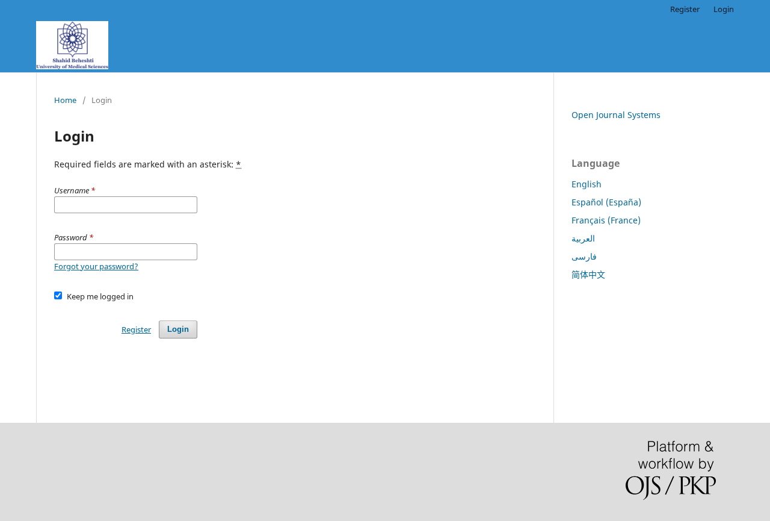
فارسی (584, 256)
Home (65, 100)
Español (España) (606, 202)
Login (723, 9)
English (586, 184)
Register (685, 9)
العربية (583, 238)
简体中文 (588, 274)
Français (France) (606, 220)
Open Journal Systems (616, 114)
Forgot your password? (96, 266)
